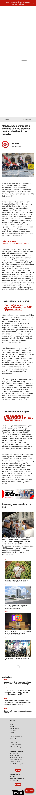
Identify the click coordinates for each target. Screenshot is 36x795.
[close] (34, 3)
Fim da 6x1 (7, 119)
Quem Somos (14, 742)
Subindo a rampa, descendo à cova (15, 244)
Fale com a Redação (16, 747)
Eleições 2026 (27, 119)
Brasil (11, 724)
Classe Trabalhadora (16, 737)
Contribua (18, 770)
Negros (12, 732)
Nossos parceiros (15, 745)
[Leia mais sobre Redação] (6, 144)
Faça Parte (18, 784)
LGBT (11, 734)
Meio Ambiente (14, 728)
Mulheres (13, 730)
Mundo (12, 726)
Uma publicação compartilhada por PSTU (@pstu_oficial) (18, 307)
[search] (25, 61)
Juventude (13, 739)
